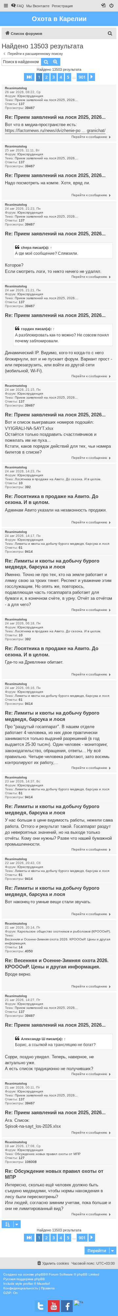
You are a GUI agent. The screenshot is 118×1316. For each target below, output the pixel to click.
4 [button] (61, 77)
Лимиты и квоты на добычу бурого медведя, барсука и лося (62, 543)
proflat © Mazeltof (36, 1283)
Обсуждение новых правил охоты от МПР (48, 1154)
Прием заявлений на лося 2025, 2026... (46, 100)
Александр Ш (33, 1039)
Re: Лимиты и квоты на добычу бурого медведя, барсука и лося (52, 564)
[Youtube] (54, 1306)
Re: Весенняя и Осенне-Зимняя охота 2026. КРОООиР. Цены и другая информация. (56, 963)
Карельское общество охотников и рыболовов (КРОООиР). (64, 931)
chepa (26, 248)
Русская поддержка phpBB (24, 1279)
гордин (27, 329)
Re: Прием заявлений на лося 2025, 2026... (55, 117)
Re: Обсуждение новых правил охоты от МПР (54, 1174)
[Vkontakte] (41, 1306)
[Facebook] (67, 1306)
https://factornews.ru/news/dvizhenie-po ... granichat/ (55, 130)
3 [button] (53, 77)
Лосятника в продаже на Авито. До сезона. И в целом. (58, 479)
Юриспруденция (30, 96)
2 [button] (46, 77)
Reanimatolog (16, 88)
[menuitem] (17, 6)
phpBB (40, 1274)
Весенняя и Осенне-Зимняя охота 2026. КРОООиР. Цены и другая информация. (57, 941)
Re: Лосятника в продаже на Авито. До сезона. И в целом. (51, 499)
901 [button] (82, 77)
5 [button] (68, 77)
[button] (29, 77)
